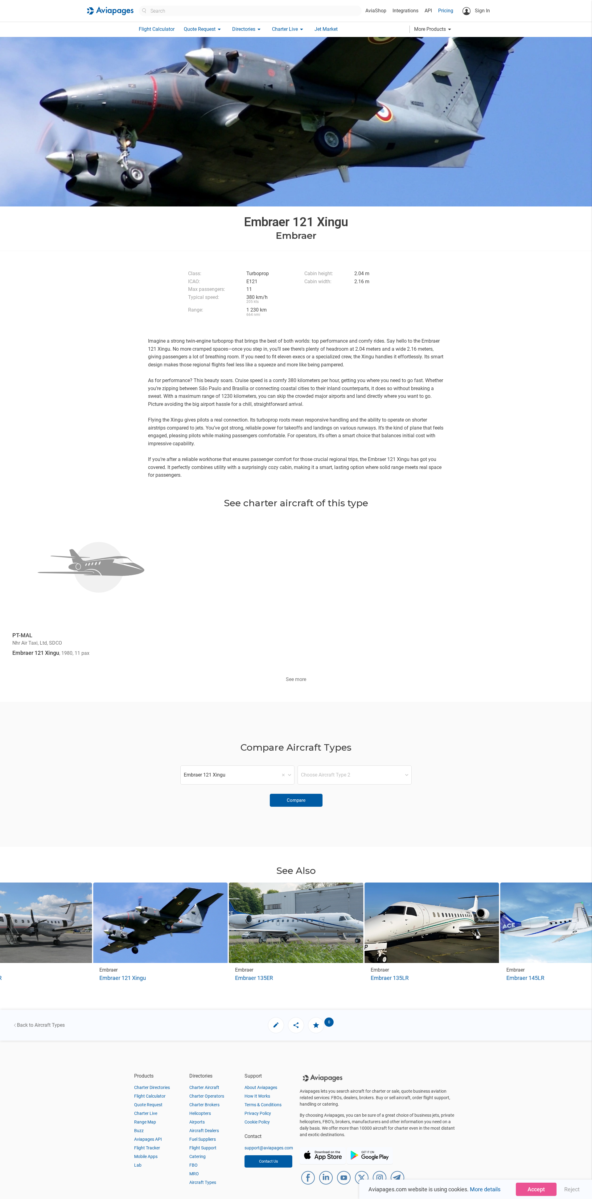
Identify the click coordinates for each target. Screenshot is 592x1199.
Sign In (482, 11)
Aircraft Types (202, 1182)
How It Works (257, 1096)
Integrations (405, 11)
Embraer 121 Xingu (122, 978)
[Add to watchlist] (316, 1025)
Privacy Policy (258, 1113)
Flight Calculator (157, 29)
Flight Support (202, 1147)
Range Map (145, 1121)
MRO (194, 1173)
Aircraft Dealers (204, 1130)
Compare (296, 800)
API (428, 11)
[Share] (296, 1025)
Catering (197, 1156)
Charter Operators (206, 1096)
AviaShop (375, 11)
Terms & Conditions (263, 1104)
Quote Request (148, 1104)
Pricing (445, 11)
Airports (197, 1121)
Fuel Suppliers (202, 1139)
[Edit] (276, 1025)
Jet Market (326, 29)
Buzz (139, 1130)
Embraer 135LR (390, 978)
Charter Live (145, 1113)
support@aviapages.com (269, 1147)
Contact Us (268, 1161)
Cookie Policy (257, 1121)
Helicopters (200, 1113)
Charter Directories (152, 1087)
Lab (138, 1165)
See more (296, 679)
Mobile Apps (146, 1156)
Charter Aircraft (204, 1087)
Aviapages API (148, 1139)
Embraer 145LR (525, 978)
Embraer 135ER (254, 978)
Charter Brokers (204, 1104)
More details (485, 1189)
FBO (193, 1165)
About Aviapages (261, 1087)
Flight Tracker (147, 1147)
